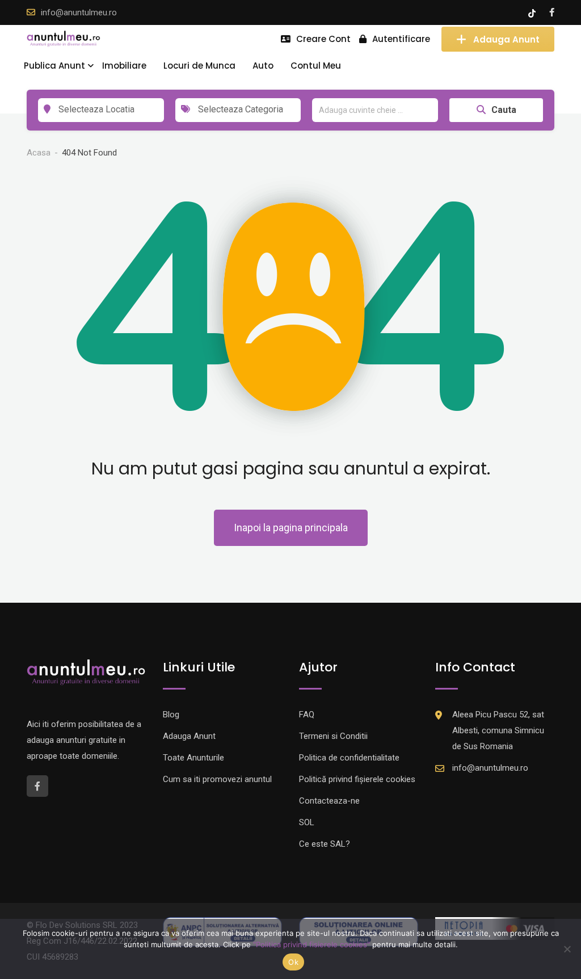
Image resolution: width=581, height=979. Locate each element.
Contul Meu (315, 66)
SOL (306, 822)
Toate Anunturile (193, 758)
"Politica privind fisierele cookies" (311, 944)
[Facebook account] (551, 12)
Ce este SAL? (324, 844)
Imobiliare (124, 66)
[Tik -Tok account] (533, 12)
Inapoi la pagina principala (291, 527)
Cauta (503, 109)
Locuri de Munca (199, 66)
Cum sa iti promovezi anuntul (217, 779)
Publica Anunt (54, 66)
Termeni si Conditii (333, 736)
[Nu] (566, 949)
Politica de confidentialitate (349, 758)
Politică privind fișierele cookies (357, 779)
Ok (293, 962)
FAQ (306, 714)
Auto (262, 66)
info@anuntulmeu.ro (79, 12)
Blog (171, 714)
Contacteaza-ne (329, 801)
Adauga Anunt (506, 39)
